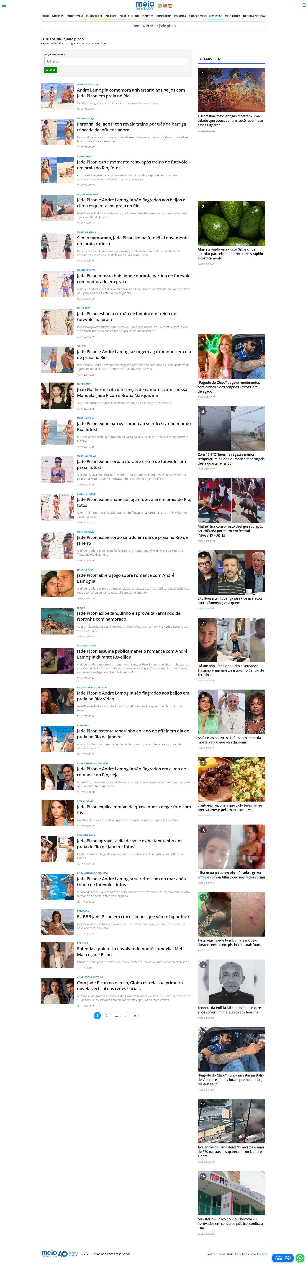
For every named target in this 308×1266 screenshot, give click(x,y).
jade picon (167, 25)
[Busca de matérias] (304, 6)
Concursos (163, 16)
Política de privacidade (220, 1254)
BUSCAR (51, 70)
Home (45, 16)
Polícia (124, 16)
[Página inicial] (145, 5)
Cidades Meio (197, 16)
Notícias (58, 16)
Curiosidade (94, 16)
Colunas (180, 16)
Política (110, 16)
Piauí (135, 16)
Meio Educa (232, 16)
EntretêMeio (74, 16)
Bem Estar (215, 16)
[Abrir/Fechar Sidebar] (4, 5)
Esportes (147, 16)
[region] (231, 168)
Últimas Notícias (254, 16)
